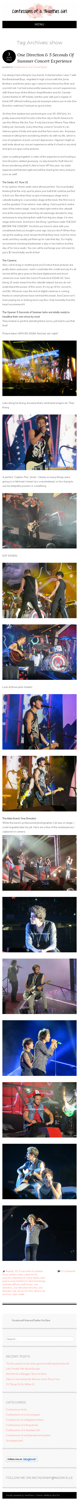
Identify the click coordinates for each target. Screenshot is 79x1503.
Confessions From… (17, 1409)
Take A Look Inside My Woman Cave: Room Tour (33, 1379)
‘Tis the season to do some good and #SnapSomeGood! (37, 1363)
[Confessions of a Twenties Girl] (39, 18)
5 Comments (68, 1271)
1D (16, 1271)
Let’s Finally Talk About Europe (23, 1368)
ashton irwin (16, 1274)
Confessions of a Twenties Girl (23, 1430)
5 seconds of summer (31, 1271)
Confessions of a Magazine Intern (25, 1419)
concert (6, 1277)
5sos (5, 1274)
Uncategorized (14, 1440)
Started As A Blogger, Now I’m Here (26, 1373)
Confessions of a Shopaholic (22, 1425)
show (20, 1290)
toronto (29, 1290)
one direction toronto (25, 1287)
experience (18, 1277)
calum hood (30, 1274)
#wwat (9, 1271)
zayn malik (18, 1294)
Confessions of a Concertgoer (30, 67)
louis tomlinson (19, 1281)
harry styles (33, 1277)
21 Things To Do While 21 (20, 1384)
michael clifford (10, 1284)
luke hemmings (36, 1281)
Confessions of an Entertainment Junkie (28, 1435)
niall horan (27, 1284)
